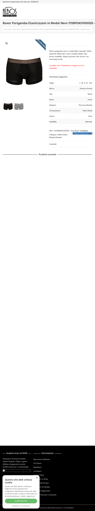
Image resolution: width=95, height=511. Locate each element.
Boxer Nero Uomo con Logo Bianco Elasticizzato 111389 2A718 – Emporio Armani (39, 305)
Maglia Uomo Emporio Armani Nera (20, 291)
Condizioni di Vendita (41, 487)
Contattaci (84, 131)
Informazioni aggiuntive (58, 77)
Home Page (7, 29)
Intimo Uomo (16, 29)
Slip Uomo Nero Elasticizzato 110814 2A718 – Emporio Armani (31, 277)
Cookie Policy (38, 475)
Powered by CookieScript (21, 506)
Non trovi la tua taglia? (82, 133)
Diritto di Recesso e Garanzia (44, 495)
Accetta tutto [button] (21, 501)
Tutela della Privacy (41, 483)
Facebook (92, 1)
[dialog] (21, 492)
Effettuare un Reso (40, 479)
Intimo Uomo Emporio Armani (30, 29)
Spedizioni (37, 467)
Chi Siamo (37, 463)
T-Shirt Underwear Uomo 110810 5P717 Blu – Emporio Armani (31, 430)
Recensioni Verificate (41, 459)
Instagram (88, 1)
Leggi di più (30, 496)
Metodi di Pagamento (41, 491)
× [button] (37, 478)
